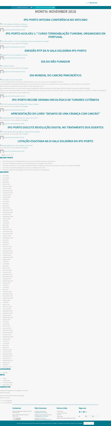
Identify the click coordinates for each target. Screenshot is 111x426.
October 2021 (7, 279)
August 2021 (6, 283)
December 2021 (8, 274)
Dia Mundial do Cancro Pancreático (55, 75)
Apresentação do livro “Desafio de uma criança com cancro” (55, 113)
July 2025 (6, 199)
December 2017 (8, 354)
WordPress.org (7, 385)
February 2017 (7, 367)
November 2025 (8, 193)
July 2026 (6, 176)
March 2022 (6, 268)
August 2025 (6, 197)
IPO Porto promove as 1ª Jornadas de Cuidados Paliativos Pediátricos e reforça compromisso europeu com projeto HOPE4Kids (41, 165)
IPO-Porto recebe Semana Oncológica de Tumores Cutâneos (55, 100)
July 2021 (6, 285)
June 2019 (6, 324)
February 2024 (7, 229)
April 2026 (6, 182)
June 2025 (6, 201)
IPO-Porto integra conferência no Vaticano (55, 20)
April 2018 (6, 347)
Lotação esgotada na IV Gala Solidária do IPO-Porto (55, 141)
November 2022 (8, 253)
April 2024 (6, 227)
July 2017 (6, 365)
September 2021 (8, 281)
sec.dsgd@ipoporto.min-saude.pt (41, 416)
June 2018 (6, 343)
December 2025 (8, 191)
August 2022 (6, 259)
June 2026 (6, 178)
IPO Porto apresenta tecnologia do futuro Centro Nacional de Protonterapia (26, 170)
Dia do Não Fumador (55, 61)
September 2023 (8, 238)
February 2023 (7, 246)
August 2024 (6, 218)
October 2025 (7, 195)
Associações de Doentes (62, 413)
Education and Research (44, 7)
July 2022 (6, 261)
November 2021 (8, 276)
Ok (88, 423)
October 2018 (7, 335)
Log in (4, 378)
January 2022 (7, 272)
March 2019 (6, 326)
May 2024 (6, 225)
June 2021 (6, 287)
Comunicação (60, 416)
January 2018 (7, 352)
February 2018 (7, 350)
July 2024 (6, 221)
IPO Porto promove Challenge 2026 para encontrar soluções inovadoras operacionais (29, 161)
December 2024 (8, 210)
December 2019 (8, 311)
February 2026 (7, 186)
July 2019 (6, 322)
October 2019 (7, 315)
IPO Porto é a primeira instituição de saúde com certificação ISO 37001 (24, 168)
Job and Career (60, 411)
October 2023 (7, 236)
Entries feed (6, 380)
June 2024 (6, 223)
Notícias (5, 373)
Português (24, 26)
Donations (59, 414)
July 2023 (6, 240)
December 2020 (8, 294)
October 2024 (7, 214)
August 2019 (6, 319)
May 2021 (6, 289)
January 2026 (7, 188)
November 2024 (8, 212)
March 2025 (6, 208)
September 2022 (8, 257)
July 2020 (6, 302)
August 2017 (6, 362)
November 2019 (8, 313)
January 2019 (7, 328)
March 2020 (6, 304)
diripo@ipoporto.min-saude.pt (41, 412)
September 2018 (8, 337)
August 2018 (6, 339)
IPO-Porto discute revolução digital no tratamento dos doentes (55, 127)
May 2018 (6, 345)
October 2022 (7, 255)
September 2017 (8, 360)
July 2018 (6, 341)
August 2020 (6, 300)
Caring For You (22, 7)
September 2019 (8, 317)
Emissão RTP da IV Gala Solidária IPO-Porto (55, 50)
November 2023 (8, 234)
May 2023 (6, 242)
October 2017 (7, 358)
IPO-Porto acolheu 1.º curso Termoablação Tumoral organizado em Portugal (55, 35)
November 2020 (8, 296)
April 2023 (6, 244)
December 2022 (8, 251)
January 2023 (7, 249)
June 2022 (6, 264)
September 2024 (8, 216)
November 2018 (8, 332)
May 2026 (6, 180)
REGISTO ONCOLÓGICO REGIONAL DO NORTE (66, 418)
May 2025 (6, 203)
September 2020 (8, 298)
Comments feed (8, 383)
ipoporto (6, 30)
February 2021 (7, 291)
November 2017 (8, 356)
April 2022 (6, 266)
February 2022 (7, 270)
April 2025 (6, 206)
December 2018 (8, 330)
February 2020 (7, 307)
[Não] (109, 423)
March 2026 (6, 184)
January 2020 (7, 309)
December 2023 (8, 231)
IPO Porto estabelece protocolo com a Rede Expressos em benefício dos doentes (27, 163)
